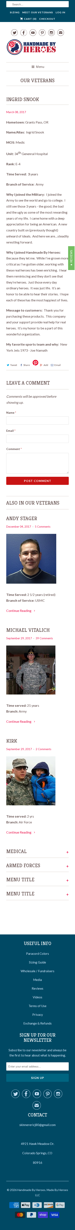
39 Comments (44, 638)
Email (57, 365)
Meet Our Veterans (37, 12)
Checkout (47, 18)
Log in (60, 12)
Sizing (15, 12)
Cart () (29, 18)
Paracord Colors (37, 953)
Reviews (37, 988)
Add (46, 365)
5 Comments (42, 526)
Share (26, 365)
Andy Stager (21, 518)
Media (37, 980)
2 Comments (43, 749)
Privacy (37, 1014)
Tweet (13, 365)
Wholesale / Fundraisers (37, 971)
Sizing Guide (37, 962)
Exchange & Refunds (37, 1023)
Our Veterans (37, 80)
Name (11, 412)
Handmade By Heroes (31, 1190)
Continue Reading (19, 611)
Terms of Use (37, 1006)
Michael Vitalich (28, 630)
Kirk (11, 741)
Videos (37, 997)
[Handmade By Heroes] (31, 49)
